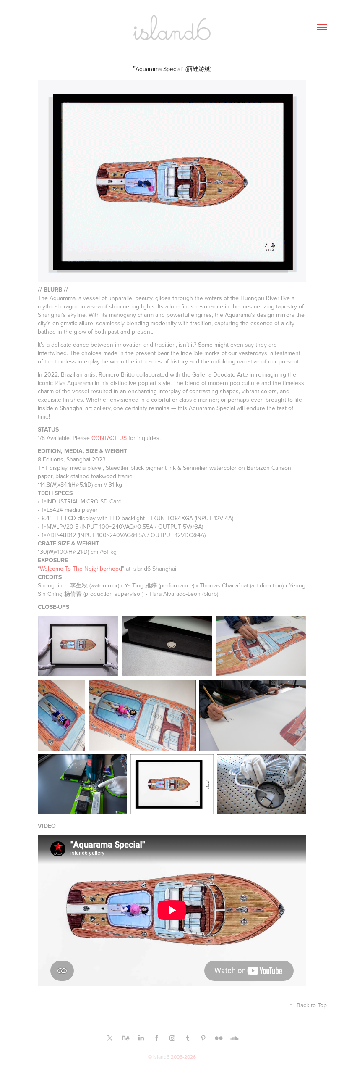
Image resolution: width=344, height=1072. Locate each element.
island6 (161, 1056)
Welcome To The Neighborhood (81, 568)
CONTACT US (109, 438)
